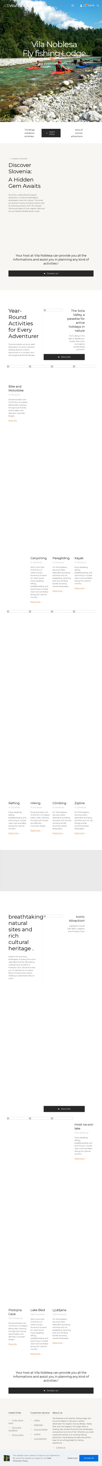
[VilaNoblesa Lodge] (16, 5)
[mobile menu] (73, 5)
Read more (35, 602)
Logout (37, 1434)
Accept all (89, 1458)
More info (12, 420)
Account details (40, 1429)
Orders (37, 1420)
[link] (51, 234)
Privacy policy (18, 1435)
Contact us (60, 1447)
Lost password (40, 1439)
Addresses (38, 1425)
